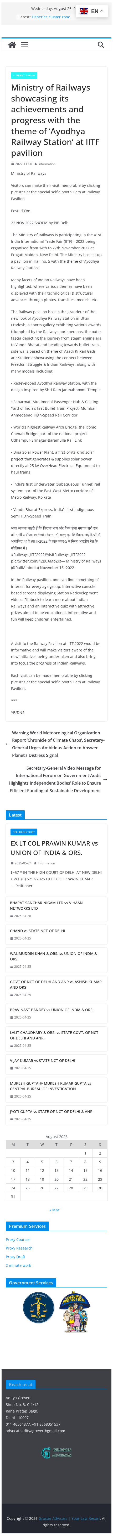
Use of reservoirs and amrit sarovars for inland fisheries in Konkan (59, 17)
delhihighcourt (24, 832)
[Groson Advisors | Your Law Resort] (12, 44)
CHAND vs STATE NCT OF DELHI (37, 930)
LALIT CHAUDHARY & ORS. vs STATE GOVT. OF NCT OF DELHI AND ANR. (54, 1035)
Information (46, 164)
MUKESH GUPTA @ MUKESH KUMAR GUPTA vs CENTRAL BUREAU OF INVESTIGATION (50, 1086)
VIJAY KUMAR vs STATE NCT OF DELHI (42, 1060)
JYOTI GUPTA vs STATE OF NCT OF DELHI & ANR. (52, 1111)
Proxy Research (19, 1248)
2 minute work (18, 1265)
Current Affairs (24, 75)
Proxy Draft (15, 1256)
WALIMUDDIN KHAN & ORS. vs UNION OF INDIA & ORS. (53, 956)
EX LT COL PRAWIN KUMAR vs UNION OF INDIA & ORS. (54, 848)
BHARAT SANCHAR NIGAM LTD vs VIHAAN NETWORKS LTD (46, 905)
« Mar (54, 1209)
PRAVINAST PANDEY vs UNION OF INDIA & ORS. (52, 1009)
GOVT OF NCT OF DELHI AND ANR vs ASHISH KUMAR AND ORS (56, 984)
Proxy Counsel (18, 1239)
